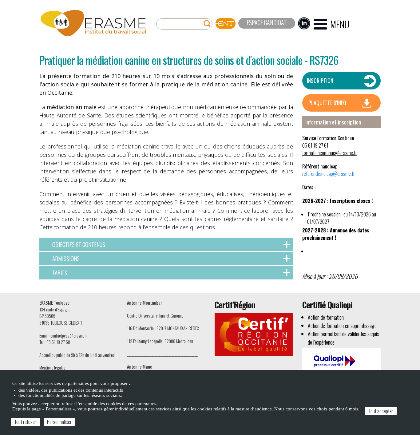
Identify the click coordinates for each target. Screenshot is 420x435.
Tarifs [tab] (59, 272)
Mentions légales (52, 367)
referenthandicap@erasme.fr (328, 173)
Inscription (320, 81)
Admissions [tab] (66, 258)
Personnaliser (59, 421)
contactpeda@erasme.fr (69, 335)
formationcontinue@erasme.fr (329, 152)
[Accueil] (93, 23)
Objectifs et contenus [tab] (78, 244)
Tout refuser (25, 421)
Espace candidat (267, 22)
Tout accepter (380, 411)
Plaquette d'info (327, 103)
